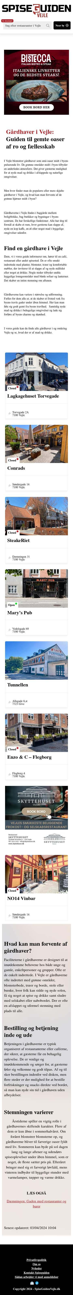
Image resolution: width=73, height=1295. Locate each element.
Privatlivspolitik (36, 1260)
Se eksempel (7, 20)
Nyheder (36, 1268)
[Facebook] (37, 1283)
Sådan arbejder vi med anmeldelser (36, 1277)
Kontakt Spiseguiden (36, 1272)
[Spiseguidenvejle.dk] (36, 8)
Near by (60, 25)
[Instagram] (41, 1283)
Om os (37, 1264)
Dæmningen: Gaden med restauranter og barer (36, 1203)
